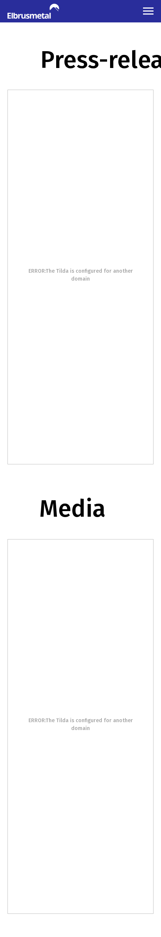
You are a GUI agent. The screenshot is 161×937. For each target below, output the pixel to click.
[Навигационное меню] (148, 11)
